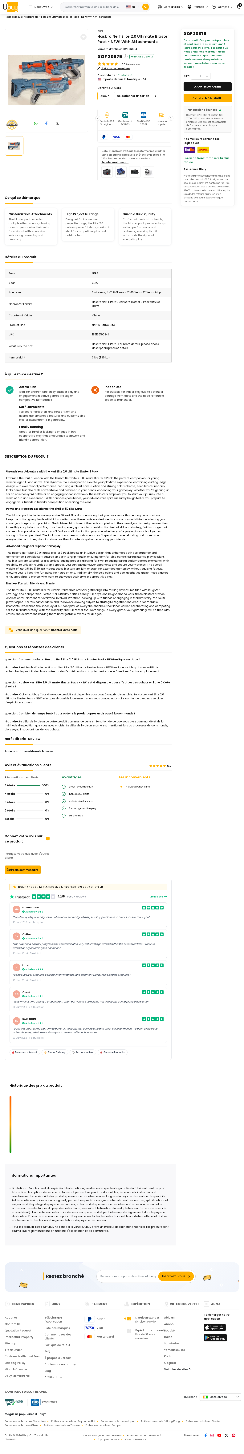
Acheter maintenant (114, 162)
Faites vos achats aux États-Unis (25, 1421)
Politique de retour (57, 1345)
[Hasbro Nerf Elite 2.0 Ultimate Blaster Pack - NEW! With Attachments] (46, 80)
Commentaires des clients (58, 1336)
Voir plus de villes (176, 1369)
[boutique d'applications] (215, 1328)
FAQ (47, 1351)
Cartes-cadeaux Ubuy (60, 1364)
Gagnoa (170, 1363)
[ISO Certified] (42, 1402)
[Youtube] (219, 1436)
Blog (48, 1371)
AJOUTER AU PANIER (207, 86)
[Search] (145, 7)
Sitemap (10, 1343)
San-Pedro (171, 1343)
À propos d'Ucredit (58, 1358)
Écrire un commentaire (23, 870)
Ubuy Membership (17, 1376)
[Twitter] (226, 1436)
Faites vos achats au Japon (118, 1421)
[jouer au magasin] (215, 1339)
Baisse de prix (143, 56)
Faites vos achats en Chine (21, 1425)
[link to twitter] (57, 124)
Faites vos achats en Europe (102, 1425)
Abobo (169, 1324)
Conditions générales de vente (102, 1435)
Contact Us (13, 1324)
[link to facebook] (46, 124)
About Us (11, 1317)
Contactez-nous (135, 1439)
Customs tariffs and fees (22, 1356)
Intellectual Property (19, 1337)
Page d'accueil (14, 17)
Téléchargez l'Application (53, 1319)
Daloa (168, 1337)
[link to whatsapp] (36, 124)
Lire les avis (156, 896)
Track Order (13, 1350)
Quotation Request (18, 1330)
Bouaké (169, 1330)
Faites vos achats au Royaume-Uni (73, 1421)
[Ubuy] (10, 6)
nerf (100, 31)
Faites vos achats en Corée (202, 1421)
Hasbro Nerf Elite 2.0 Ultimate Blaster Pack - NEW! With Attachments (68, 17)
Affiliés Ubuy (53, 1377)
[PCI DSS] (14, 1402)
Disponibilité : (107, 75)
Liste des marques (57, 1328)
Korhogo (170, 1356)
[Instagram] (212, 1436)
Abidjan (169, 1317)
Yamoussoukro (174, 1350)
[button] (170, 7)
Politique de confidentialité (144, 1435)
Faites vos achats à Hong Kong (160, 1421)
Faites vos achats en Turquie (62, 1425)
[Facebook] (206, 1436)
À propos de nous (109, 1439)
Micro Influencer (16, 1369)
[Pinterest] (233, 1436)
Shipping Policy (15, 1363)
